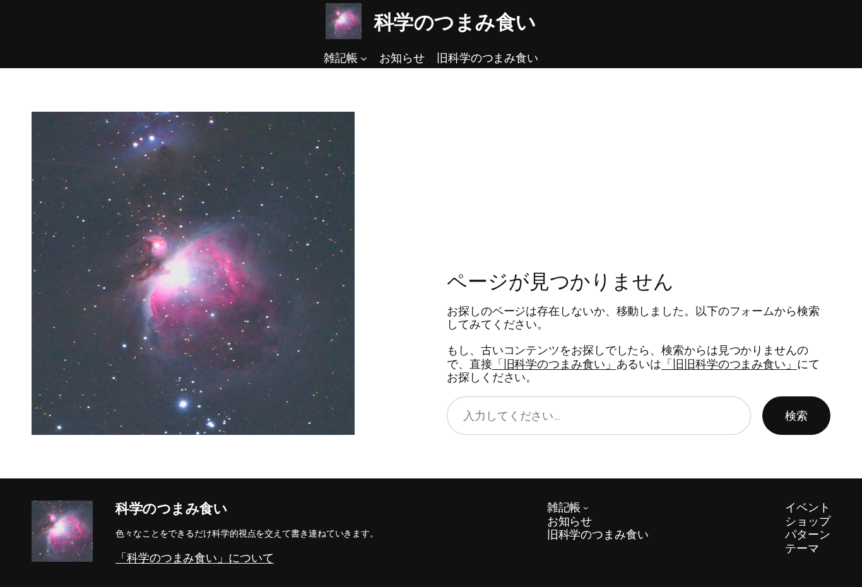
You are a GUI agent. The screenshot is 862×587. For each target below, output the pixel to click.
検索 (796, 415)
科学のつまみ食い (455, 21)
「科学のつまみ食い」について (194, 557)
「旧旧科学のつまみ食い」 (729, 363)
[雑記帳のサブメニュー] (363, 58)
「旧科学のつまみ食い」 (554, 363)
